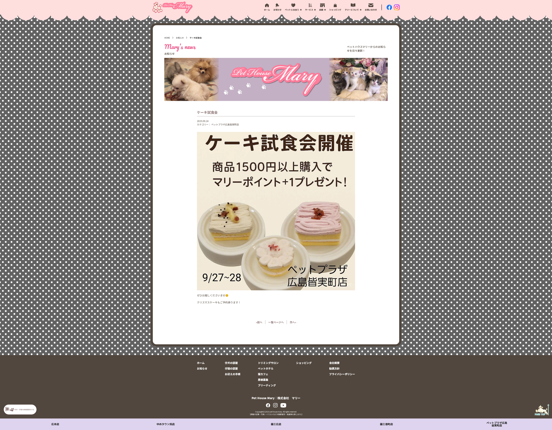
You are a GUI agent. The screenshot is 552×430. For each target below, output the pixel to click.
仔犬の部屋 (231, 363)
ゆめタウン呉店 (166, 424)
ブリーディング (267, 385)
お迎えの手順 (232, 374)
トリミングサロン (268, 363)
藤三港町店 (386, 424)
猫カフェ (263, 374)
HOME (167, 37)
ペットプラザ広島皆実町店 (496, 424)
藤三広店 (276, 424)
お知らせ (180, 37)
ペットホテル (265, 368)
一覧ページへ (276, 322)
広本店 (55, 424)
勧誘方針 (334, 368)
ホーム (201, 363)
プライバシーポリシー (342, 374)
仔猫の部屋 (231, 368)
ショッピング (304, 363)
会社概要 (334, 363)
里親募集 (263, 379)
